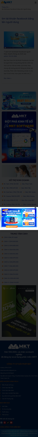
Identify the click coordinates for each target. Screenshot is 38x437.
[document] (19, 218)
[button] (35, 208)
